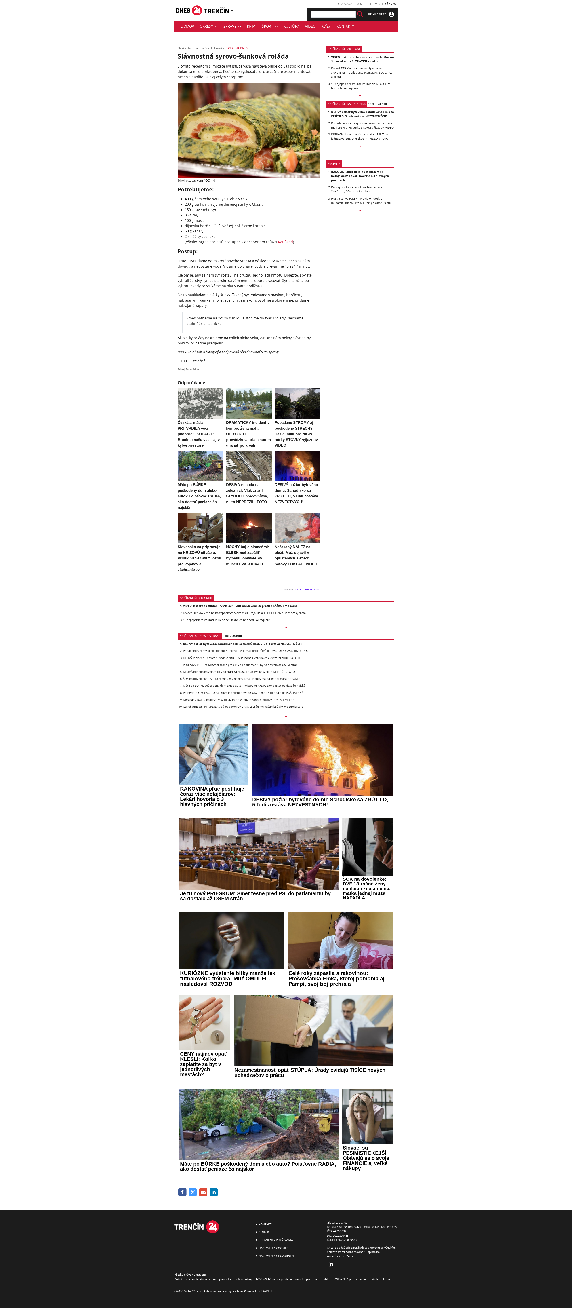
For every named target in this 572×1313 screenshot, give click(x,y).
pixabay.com (194, 180)
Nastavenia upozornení (276, 1256)
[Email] (203, 1192)
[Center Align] (360, 14)
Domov (187, 26)
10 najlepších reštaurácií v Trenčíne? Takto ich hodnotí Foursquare (226, 620)
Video (310, 26)
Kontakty (345, 26)
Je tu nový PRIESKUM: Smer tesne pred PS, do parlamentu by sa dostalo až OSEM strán (240, 665)
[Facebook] (182, 1192)
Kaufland (285, 241)
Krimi (251, 26)
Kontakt (264, 1224)
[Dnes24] (217, 10)
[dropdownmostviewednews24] (360, 147)
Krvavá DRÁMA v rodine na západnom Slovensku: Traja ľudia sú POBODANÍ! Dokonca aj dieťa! (361, 72)
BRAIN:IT (266, 1291)
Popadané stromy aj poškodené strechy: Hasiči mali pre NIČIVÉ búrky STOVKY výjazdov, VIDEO (362, 125)
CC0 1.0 (210, 180)
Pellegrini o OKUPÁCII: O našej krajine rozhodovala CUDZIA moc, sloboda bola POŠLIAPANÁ (243, 693)
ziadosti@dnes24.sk (340, 1256)
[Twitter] (193, 1192)
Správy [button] (230, 26)
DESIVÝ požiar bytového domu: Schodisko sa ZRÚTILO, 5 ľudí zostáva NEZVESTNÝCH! (362, 114)
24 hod (382, 104)
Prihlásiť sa (377, 14)
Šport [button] (268, 26)
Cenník (263, 1232)
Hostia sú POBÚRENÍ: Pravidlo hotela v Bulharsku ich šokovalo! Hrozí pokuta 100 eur (361, 200)
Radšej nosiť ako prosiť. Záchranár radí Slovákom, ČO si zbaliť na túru (356, 189)
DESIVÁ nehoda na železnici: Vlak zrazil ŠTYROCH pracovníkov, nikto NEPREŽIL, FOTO (239, 672)
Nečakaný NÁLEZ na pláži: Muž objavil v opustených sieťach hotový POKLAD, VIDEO (238, 700)
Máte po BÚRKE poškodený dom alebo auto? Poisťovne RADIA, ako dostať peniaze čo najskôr (245, 686)
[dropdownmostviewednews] (360, 96)
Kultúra (291, 26)
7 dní (370, 104)
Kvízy (326, 26)
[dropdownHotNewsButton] (360, 211)
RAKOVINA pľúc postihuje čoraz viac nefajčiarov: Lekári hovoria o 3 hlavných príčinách (360, 176)
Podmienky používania (275, 1240)
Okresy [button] (207, 26)
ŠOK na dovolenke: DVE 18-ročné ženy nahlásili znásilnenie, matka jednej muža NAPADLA (241, 679)
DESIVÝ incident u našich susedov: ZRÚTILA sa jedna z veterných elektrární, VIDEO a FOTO (361, 136)
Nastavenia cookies (273, 1248)
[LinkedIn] (214, 1192)
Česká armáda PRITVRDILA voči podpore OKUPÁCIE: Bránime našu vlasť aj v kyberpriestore (243, 707)
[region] (232, 10)
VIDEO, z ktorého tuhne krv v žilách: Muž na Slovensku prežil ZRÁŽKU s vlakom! (362, 59)
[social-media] (330, 1265)
